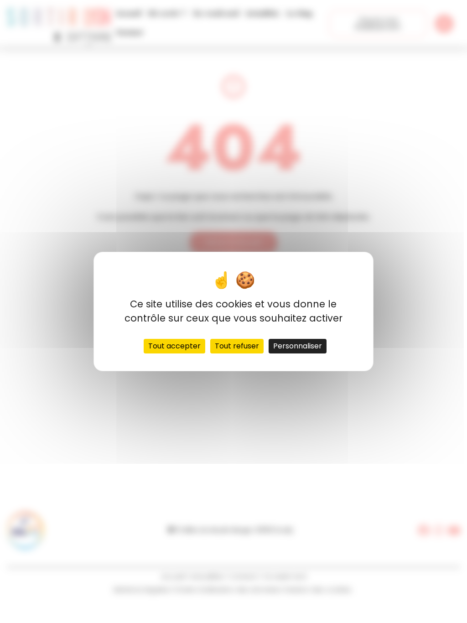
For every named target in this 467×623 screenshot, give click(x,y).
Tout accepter (174, 346)
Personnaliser (297, 346)
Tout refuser (237, 346)
